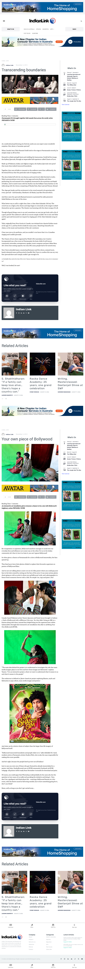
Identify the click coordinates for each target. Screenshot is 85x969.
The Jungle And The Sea (74, 101)
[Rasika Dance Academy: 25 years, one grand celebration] (42, 364)
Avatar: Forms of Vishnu (74, 90)
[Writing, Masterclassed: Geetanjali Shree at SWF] (70, 364)
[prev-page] (3, 399)
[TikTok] (75, 959)
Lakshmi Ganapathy (7, 395)
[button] (81, 21)
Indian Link (9, 65)
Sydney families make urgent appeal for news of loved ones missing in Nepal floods (73, 939)
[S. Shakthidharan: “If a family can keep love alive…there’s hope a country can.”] (14, 364)
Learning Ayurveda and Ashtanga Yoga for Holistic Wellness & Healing (73, 77)
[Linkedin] (21, 312)
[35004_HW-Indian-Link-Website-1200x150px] (42, 7)
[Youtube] (28, 312)
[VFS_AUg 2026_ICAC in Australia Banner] (42, 42)
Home (3, 61)
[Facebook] (16, 312)
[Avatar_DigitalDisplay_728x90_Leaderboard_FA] (30, 100)
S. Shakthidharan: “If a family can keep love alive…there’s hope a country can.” (13, 385)
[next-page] (5, 399)
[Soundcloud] (23, 312)
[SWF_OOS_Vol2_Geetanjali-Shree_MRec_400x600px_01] (72, 126)
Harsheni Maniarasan (64, 392)
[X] (26, 312)
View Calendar (65, 104)
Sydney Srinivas (34, 392)
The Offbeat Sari (71, 85)
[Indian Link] (42, 21)
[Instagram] (19, 312)
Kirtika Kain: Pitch (72, 96)
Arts (7, 61)
